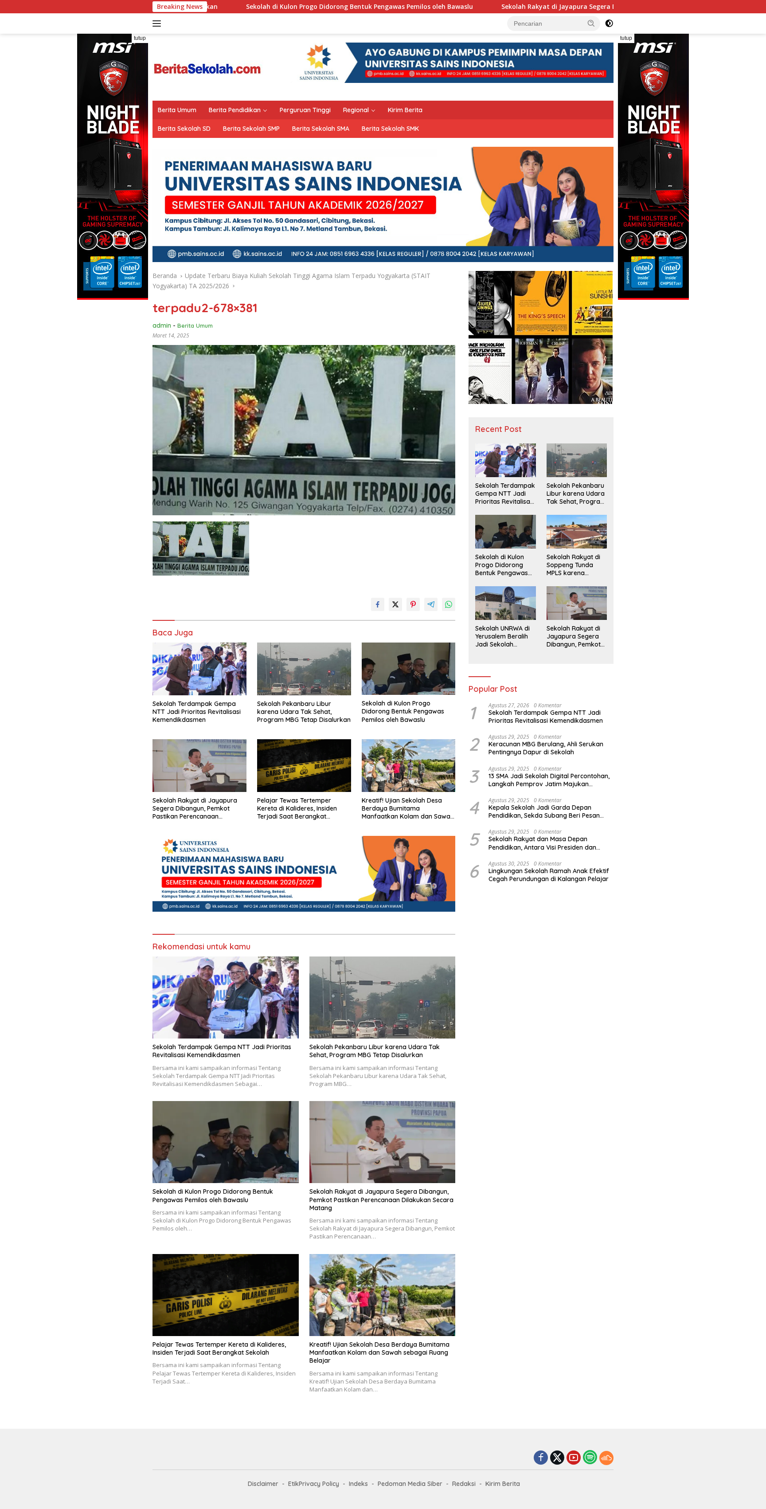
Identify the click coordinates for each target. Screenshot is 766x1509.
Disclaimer (263, 1484)
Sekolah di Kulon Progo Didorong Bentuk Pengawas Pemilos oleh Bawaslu (264, 7)
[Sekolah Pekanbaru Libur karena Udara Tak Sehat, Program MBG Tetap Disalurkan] (304, 669)
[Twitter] (557, 1458)
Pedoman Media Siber (410, 1484)
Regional (356, 110)
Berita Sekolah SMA (320, 129)
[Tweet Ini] (395, 604)
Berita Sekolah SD (184, 129)
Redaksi (464, 1484)
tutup (140, 38)
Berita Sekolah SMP (251, 129)
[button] (591, 23)
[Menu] (158, 23)
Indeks (358, 1484)
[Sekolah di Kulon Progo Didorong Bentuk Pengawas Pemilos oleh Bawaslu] (409, 669)
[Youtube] (574, 1458)
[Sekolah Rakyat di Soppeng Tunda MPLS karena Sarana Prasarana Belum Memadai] (577, 532)
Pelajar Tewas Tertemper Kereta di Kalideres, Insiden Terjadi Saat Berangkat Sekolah (297, 808)
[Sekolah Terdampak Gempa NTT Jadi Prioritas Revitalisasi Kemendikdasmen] (199, 669)
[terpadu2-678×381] (200, 548)
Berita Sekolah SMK (390, 129)
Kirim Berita (405, 110)
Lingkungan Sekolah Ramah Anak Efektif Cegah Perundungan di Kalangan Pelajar (549, 875)
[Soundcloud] (606, 1458)
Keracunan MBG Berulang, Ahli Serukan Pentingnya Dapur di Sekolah (546, 748)
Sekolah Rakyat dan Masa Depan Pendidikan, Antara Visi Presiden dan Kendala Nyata (542, 843)
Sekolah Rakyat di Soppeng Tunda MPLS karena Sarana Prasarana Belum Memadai (574, 565)
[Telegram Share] (431, 604)
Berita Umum (177, 110)
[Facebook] (541, 1458)
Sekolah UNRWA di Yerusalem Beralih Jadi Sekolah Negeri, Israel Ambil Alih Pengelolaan (503, 636)
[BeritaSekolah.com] (207, 66)
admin (161, 325)
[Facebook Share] (377, 604)
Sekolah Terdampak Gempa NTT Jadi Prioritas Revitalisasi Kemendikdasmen (196, 712)
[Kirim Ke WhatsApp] (448, 604)
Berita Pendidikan (235, 110)
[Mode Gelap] (609, 23)
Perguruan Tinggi (305, 110)
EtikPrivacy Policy (313, 1484)
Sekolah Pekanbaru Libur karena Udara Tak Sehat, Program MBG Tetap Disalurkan (304, 712)
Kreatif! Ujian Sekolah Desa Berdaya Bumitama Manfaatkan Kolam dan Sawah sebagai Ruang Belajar (408, 808)
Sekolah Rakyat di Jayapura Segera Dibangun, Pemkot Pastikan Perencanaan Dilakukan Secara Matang (567, 7)
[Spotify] (590, 1458)
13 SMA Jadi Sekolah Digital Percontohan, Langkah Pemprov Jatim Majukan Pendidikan (549, 780)
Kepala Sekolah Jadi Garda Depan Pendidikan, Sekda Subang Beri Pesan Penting (544, 811)
